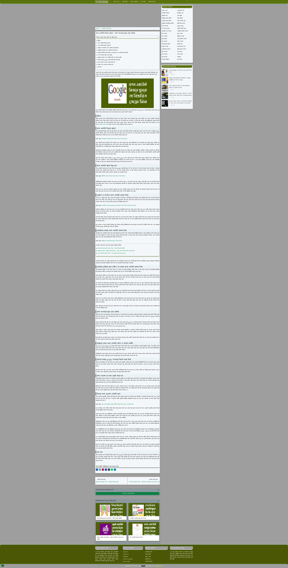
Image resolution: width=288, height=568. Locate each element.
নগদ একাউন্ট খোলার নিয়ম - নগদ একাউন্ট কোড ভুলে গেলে (111, 253)
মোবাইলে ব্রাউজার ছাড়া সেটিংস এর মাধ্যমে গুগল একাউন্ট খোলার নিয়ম (113, 52)
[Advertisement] (127, 15)
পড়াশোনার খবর (148, 552)
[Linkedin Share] (106, 469)
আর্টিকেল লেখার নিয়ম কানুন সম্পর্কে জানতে (111, 241)
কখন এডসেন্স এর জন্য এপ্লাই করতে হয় (106, 62)
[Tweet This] (100, 469)
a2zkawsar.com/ (158, 566)
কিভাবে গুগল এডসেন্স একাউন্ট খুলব (105, 64)
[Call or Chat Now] (3, 566)
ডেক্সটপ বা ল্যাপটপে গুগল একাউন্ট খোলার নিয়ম (108, 48)
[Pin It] (103, 469)
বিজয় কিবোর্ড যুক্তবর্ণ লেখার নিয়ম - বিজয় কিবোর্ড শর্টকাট (111, 248)
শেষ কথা (99, 67)
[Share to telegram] (115, 469)
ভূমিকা (99, 40)
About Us (125, 552)
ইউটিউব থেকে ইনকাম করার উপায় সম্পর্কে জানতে (113, 176)
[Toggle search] (191, 1)
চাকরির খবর (148, 559)
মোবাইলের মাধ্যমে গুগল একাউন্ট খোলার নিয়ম (107, 50)
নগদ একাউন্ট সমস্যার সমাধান (136, 537)
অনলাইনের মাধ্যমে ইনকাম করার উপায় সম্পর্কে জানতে (114, 139)
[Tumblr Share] (109, 469)
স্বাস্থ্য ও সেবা (148, 557)
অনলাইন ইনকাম (148, 561)
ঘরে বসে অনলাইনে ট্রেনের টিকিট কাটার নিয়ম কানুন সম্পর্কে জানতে (118, 404)
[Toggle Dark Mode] (189, 1)
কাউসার (180, 552)
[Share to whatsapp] (112, 469)
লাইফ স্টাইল (148, 554)
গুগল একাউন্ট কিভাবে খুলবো (104, 43)
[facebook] (185, 2)
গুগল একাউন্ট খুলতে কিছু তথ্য (104, 45)
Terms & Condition (128, 559)
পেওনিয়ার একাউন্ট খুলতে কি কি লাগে (138, 518)
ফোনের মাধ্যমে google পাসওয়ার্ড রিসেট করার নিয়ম (109, 60)
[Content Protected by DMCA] (141, 566)
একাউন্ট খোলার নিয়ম (103, 124)
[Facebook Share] (97, 469)
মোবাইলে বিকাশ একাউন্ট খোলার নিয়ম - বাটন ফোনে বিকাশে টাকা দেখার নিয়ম (116, 251)
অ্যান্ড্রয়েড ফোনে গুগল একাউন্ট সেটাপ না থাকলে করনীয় (110, 57)
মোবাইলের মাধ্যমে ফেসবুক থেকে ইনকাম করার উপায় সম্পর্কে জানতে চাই (118, 205)
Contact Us (126, 554)
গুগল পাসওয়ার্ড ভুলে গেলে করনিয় (105, 55)
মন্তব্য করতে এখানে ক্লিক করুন (128, 493)
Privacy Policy (126, 561)
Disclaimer (125, 557)
